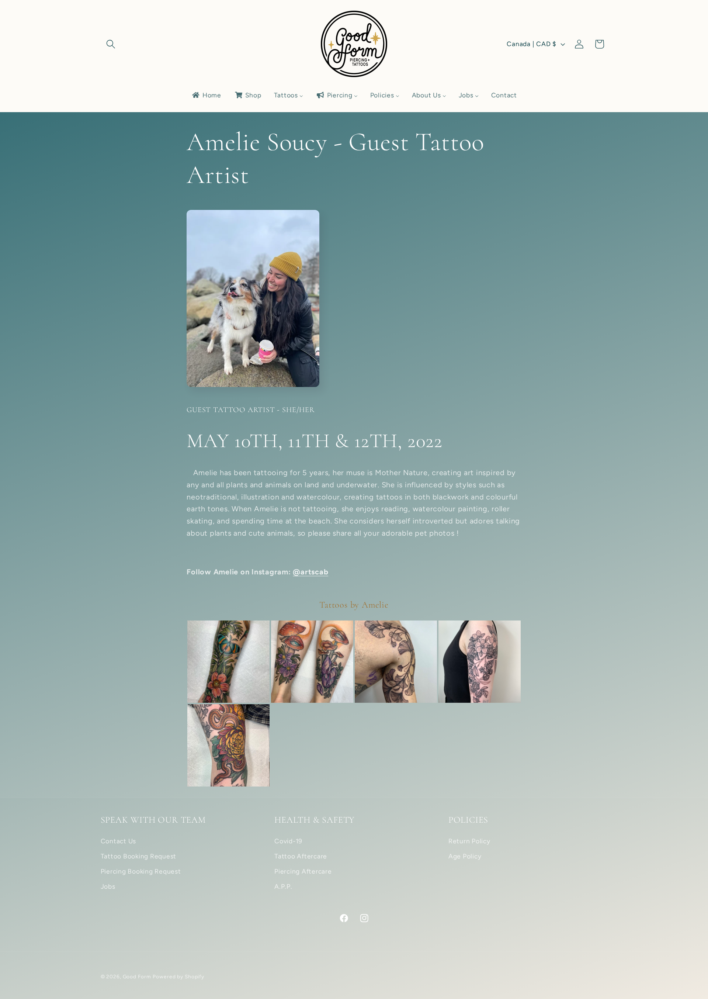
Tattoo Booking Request (139, 856)
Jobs (108, 886)
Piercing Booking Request (141, 871)
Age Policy (465, 856)
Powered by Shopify (178, 976)
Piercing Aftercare (303, 871)
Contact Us (118, 841)
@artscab (310, 571)
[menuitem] (206, 95)
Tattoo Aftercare (300, 856)
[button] (111, 44)
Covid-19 (288, 841)
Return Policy (469, 841)
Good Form (137, 976)
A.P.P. (283, 886)
